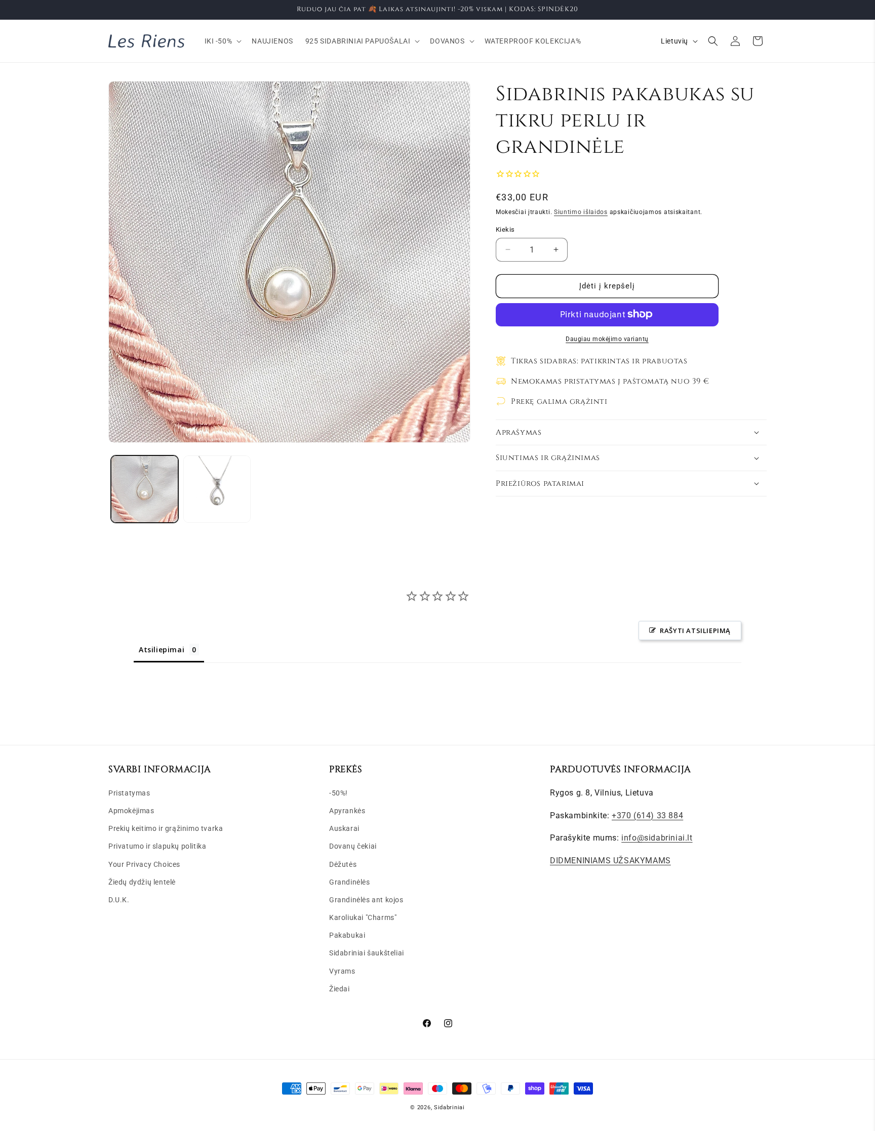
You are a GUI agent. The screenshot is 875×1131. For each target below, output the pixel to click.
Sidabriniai (449, 1107)
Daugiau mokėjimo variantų (607, 338)
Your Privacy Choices (144, 864)
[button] (222, 41)
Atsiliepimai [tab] (161, 649)
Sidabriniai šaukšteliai (366, 953)
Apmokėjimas (131, 810)
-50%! (338, 792)
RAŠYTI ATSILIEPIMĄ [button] (695, 630)
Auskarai (344, 828)
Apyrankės (347, 810)
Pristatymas (129, 792)
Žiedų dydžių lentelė (142, 881)
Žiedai (339, 988)
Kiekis (505, 229)
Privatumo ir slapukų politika (157, 846)
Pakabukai (347, 935)
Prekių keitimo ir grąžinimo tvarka (165, 828)
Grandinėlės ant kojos (366, 899)
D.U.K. (119, 899)
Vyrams (342, 971)
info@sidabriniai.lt (656, 838)
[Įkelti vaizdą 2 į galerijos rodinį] (217, 489)
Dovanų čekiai (353, 846)
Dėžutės (342, 864)
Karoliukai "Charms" (362, 917)
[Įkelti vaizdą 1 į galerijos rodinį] (144, 489)
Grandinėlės (349, 881)
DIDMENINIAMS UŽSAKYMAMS (610, 860)
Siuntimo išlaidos (581, 211)
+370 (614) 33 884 (647, 815)
